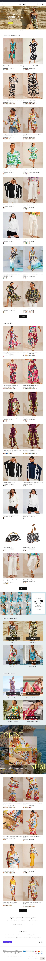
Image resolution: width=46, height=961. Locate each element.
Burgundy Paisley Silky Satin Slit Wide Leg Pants (32, 450)
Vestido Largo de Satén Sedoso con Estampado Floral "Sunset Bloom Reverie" (12, 353)
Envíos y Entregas (36, 934)
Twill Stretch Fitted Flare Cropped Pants (30, 869)
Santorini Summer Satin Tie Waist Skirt (10, 902)
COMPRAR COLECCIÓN (23, 749)
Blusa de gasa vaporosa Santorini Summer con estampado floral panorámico (11, 135)
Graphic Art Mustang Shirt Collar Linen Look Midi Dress (32, 170)
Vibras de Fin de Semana (32, 721)
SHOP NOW (23, 603)
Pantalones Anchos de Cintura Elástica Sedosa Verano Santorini (32, 804)
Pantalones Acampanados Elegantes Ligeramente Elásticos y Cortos (32, 205)
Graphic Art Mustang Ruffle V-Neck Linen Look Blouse (11, 170)
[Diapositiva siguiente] (25, 31)
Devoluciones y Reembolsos (10, 937)
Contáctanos (23, 934)
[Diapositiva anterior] (17, 31)
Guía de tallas (19, 937)
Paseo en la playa (12, 697)
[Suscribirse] (32, 924)
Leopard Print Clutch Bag (7, 547)
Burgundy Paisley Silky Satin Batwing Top (10, 417)
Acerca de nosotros (8, 934)
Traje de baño (32, 666)
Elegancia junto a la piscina (32, 697)
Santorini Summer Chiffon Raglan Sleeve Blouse (11, 869)
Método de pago (29, 934)
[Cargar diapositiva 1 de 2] (21, 31)
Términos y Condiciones (36, 937)
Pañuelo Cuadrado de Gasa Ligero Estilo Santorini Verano (32, 837)
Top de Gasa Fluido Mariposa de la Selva (30, 308)
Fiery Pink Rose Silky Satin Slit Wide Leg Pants (31, 352)
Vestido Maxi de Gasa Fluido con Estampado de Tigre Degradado (32, 274)
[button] (2, 4)
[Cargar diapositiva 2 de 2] (22, 31)
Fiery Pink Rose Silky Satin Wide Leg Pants (31, 385)
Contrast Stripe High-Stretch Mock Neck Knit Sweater (33, 482)
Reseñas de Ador (16, 934)
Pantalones (32, 642)
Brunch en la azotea (12, 721)
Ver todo (23, 316)
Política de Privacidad (27, 937)
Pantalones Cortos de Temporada (29, 579)
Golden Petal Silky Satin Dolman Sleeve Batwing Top (12, 100)
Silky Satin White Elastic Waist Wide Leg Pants (31, 239)
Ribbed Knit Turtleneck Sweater (8, 204)
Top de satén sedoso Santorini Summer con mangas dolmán (12, 804)
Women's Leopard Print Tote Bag (29, 547)
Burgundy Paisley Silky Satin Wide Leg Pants (31, 417)
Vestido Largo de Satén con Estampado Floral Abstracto (31, 66)
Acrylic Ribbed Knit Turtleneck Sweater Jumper (11, 239)
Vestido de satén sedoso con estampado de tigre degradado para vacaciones (11, 274)
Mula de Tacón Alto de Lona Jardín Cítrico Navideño (12, 836)
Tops (12, 642)
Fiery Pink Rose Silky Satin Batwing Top (10, 385)
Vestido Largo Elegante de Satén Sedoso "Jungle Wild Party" (12, 66)
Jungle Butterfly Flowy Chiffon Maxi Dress (11, 308)
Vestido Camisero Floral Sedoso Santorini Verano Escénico (32, 135)
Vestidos (12, 666)
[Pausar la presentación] (28, 31)
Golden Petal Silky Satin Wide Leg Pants (30, 100)
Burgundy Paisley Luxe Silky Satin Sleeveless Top (12, 450)
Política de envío (31, 958)
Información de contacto (39, 958)
